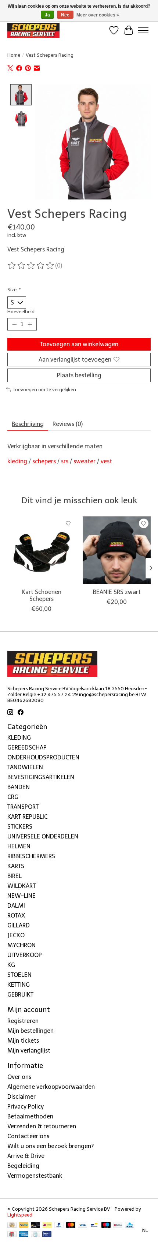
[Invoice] (35, 1234)
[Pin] (46, 1234)
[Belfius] (117, 1225)
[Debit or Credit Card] (35, 1225)
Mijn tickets (23, 1040)
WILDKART (21, 885)
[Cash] (12, 1225)
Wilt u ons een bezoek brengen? (50, 1146)
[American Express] (24, 1234)
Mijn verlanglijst (28, 1050)
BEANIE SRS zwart (117, 591)
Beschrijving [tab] (28, 424)
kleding (17, 461)
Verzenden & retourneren (41, 1126)
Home (13, 55)
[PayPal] (24, 1225)
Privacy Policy (25, 1106)
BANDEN (18, 787)
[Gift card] (12, 1234)
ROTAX (16, 915)
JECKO (16, 935)
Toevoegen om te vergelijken (44, 389)
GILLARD (18, 925)
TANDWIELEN (25, 767)
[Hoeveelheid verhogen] (30, 324)
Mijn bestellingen (30, 1030)
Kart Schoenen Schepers (41, 595)
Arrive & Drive (25, 1155)
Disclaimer (21, 1096)
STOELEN (19, 974)
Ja (47, 15)
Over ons (19, 1076)
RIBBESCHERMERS (31, 856)
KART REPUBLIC (27, 816)
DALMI (16, 905)
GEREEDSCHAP (27, 747)
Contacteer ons (28, 1136)
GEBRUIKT (20, 994)
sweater (84, 461)
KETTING (18, 984)
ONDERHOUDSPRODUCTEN (43, 757)
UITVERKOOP (24, 955)
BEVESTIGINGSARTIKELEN (40, 777)
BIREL (14, 876)
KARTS (15, 866)
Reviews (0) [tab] (68, 424)
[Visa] (82, 1225)
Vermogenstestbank (34, 1175)
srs (64, 461)
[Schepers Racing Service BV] (33, 30)
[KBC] (129, 1225)
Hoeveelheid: (21, 311)
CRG (12, 796)
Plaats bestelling (79, 375)
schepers (44, 461)
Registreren (23, 1020)
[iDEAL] (47, 1225)
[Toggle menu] (143, 30)
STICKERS (19, 826)
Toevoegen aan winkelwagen (79, 344)
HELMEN (18, 846)
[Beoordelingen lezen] (31, 265)
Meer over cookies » (97, 15)
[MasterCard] (71, 1225)
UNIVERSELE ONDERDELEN (42, 836)
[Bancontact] (94, 1225)
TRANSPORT (23, 806)
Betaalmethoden (30, 1116)
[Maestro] (106, 1225)
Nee (65, 15)
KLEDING (19, 737)
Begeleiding (23, 1165)
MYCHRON (21, 945)
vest (106, 461)
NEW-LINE (21, 895)
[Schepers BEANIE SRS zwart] (117, 550)
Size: (14, 289)
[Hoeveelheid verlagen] (14, 324)
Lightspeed (19, 1215)
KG (11, 964)
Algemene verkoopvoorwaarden (51, 1086)
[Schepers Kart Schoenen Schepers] (41, 550)
